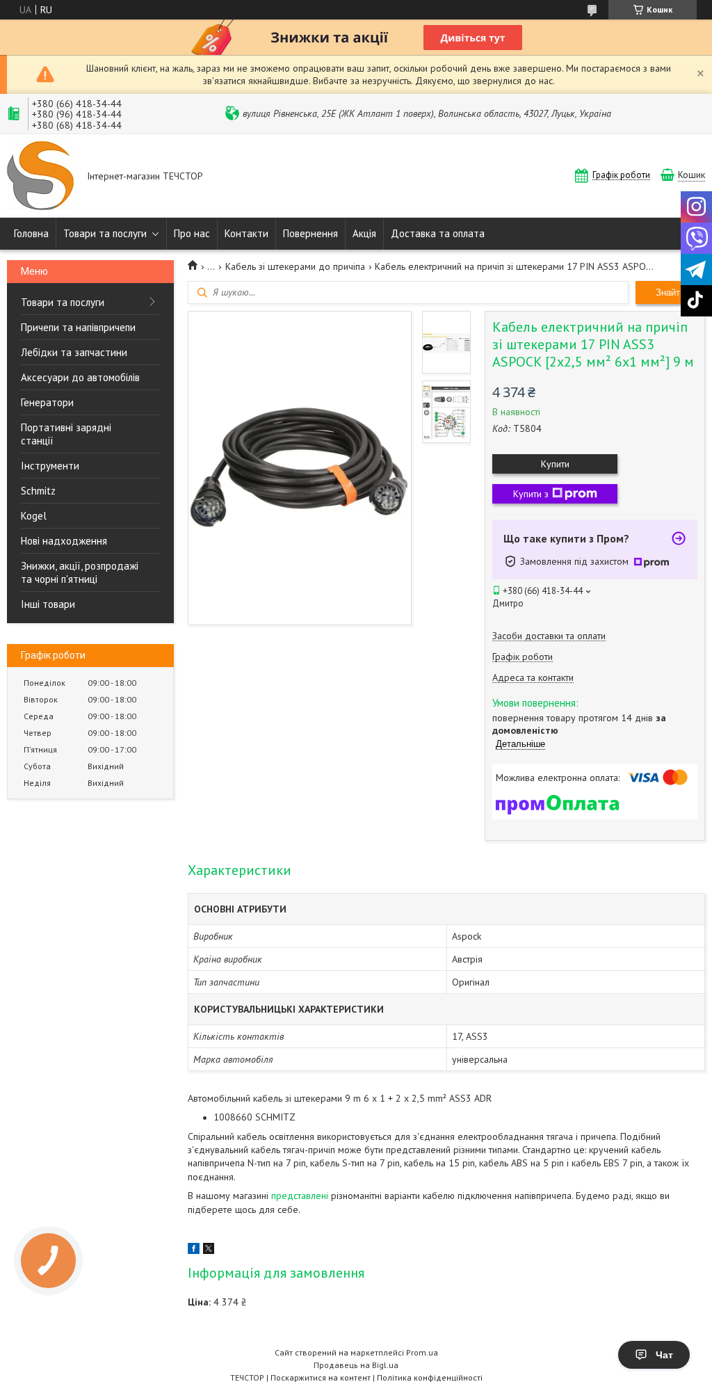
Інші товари (48, 604)
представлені (299, 1195)
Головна (31, 233)
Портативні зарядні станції (66, 434)
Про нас (192, 233)
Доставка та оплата (438, 233)
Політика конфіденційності (430, 1377)
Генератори (47, 402)
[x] (208, 1250)
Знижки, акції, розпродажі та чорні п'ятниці (79, 572)
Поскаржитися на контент (320, 1377)
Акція (364, 233)
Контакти (246, 233)
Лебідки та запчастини (74, 352)
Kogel (34, 515)
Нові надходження (64, 540)
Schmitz (38, 490)
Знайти (670, 292)
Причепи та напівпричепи (78, 327)
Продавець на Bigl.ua (356, 1365)
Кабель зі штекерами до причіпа (295, 266)
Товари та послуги (105, 233)
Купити (555, 464)
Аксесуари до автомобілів (80, 377)
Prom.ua (422, 1352)
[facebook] (194, 1250)
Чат (664, 1354)
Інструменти (50, 465)
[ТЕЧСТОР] (40, 177)
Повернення (310, 233)
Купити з (531, 494)
